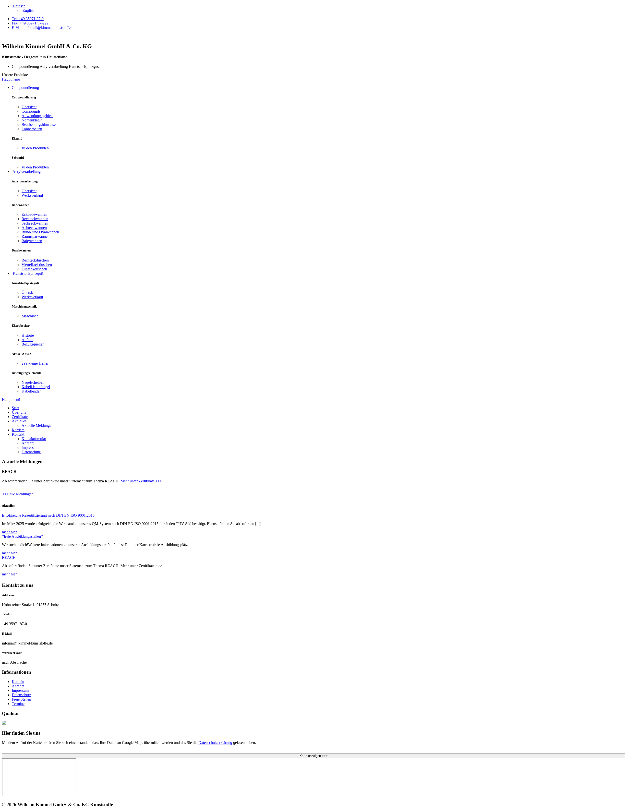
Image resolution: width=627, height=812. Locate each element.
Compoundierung (25, 87)
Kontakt (18, 434)
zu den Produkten (35, 148)
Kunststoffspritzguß (27, 273)
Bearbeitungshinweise (39, 124)
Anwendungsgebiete (37, 116)
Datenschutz (31, 452)
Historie (28, 335)
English (28, 10)
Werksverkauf (32, 195)
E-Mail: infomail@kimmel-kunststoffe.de (43, 27)
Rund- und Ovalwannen (40, 232)
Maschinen (30, 316)
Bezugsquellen (33, 344)
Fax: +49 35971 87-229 (30, 23)
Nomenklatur (32, 120)
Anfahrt (28, 443)
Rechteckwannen (35, 219)
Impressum (30, 447)
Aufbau (27, 340)
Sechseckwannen (35, 223)
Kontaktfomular (34, 439)
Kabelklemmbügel (36, 387)
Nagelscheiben (33, 382)
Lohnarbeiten (32, 129)
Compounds (31, 111)
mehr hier (9, 532)
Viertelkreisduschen (37, 265)
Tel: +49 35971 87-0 (28, 19)
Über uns (19, 412)
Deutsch (18, 6)
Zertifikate (20, 417)
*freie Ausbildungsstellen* (22, 536)
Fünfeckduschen (34, 269)
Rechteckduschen (35, 260)
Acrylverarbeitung (26, 171)
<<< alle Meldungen (18, 494)
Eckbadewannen (34, 214)
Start (15, 408)
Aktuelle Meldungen (37, 425)
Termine (18, 704)
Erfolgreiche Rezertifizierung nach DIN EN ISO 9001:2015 (48, 515)
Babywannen (32, 241)
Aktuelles (19, 421)
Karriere (18, 430)
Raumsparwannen (35, 236)
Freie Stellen (21, 699)
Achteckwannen (34, 228)
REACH (9, 557)
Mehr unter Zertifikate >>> (141, 481)
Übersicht (29, 107)
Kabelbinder (31, 391)
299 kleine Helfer (35, 363)
